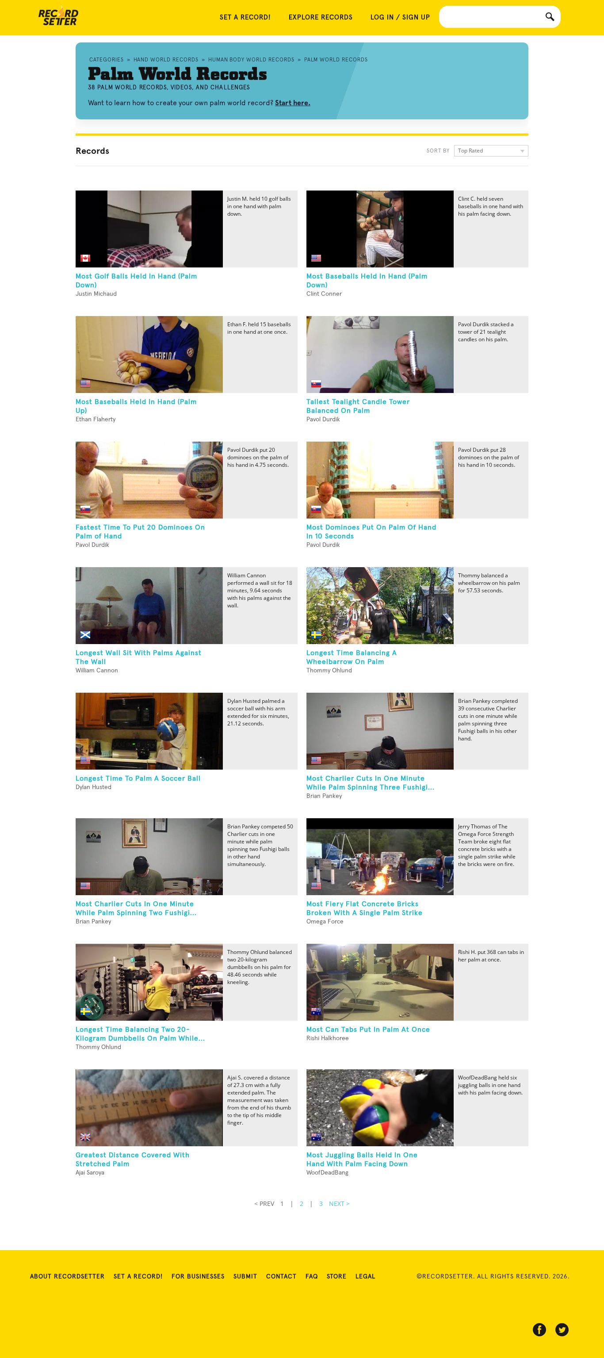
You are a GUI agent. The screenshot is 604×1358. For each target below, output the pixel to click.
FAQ (312, 1277)
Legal (365, 1277)
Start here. (292, 103)
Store (337, 1277)
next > (339, 1203)
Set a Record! (138, 1277)
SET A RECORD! (245, 17)
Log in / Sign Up (400, 17)
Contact (281, 1277)
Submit (245, 1277)
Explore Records (321, 17)
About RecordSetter (67, 1277)
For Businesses (198, 1277)
